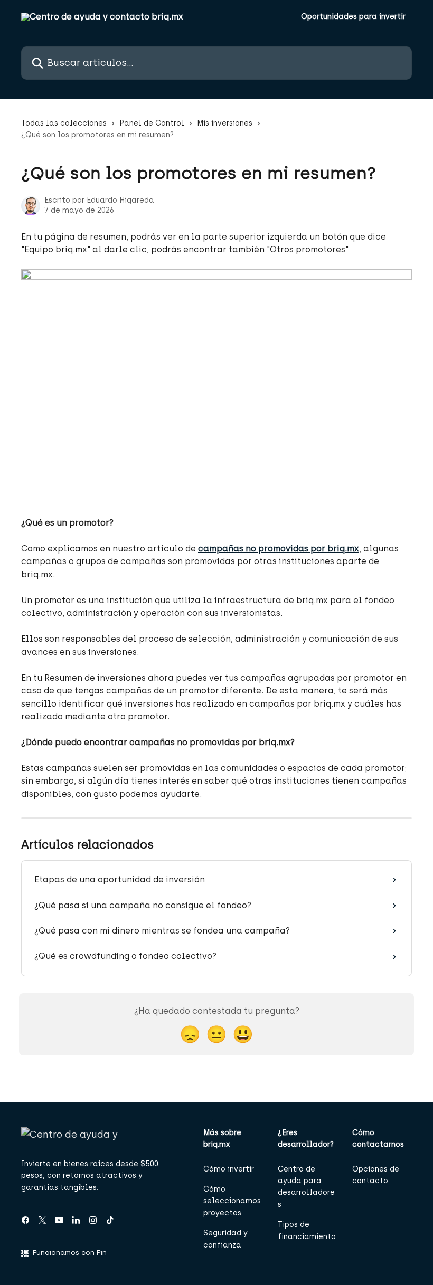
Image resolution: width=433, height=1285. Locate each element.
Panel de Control (151, 123)
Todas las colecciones (64, 123)
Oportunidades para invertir (353, 17)
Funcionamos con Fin (70, 1253)
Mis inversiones (224, 123)
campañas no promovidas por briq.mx (278, 549)
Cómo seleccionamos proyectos (232, 1201)
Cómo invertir (228, 1169)
